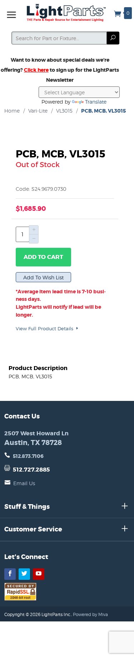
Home (12, 111)
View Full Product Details (45, 328)
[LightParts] (67, 13)
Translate (95, 102)
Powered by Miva (90, 614)
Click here (36, 70)
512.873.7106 (28, 456)
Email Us (24, 483)
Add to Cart (43, 257)
